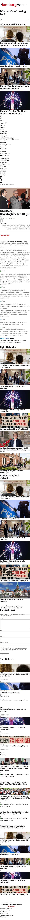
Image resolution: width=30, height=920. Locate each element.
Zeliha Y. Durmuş (5, 153)
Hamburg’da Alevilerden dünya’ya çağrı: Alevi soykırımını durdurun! (14, 813)
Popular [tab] (2, 753)
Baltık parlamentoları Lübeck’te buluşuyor (11, 600)
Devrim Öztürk (6, 340)
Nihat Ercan (3, 162)
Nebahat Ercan (4, 155)
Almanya (2, 142)
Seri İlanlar (3, 171)
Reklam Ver (3, 916)
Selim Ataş (2, 342)
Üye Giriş (2, 173)
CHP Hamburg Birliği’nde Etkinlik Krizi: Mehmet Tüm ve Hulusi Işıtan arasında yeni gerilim (14, 768)
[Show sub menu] (6, 123)
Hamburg (2, 123)
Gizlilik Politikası (4, 913)
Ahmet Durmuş (4, 158)
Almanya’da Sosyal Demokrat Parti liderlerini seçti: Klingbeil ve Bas (12, 827)
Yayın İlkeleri (3, 911)
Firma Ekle (3, 166)
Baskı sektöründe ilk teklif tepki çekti (14, 429)
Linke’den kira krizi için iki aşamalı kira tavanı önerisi (14, 44)
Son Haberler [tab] (4, 755)
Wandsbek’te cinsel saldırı (13, 66)
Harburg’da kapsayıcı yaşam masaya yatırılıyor (14, 87)
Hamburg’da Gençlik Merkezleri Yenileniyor (11, 471)
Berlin (1, 147)
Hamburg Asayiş (4, 690)
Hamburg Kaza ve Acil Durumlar (9, 140)
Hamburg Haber (3, 223)
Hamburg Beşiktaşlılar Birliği (15, 241)
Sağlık (2, 129)
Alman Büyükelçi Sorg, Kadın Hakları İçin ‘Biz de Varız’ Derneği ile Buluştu (13, 783)
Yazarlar (2, 151)
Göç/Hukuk (3, 133)
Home (1, 120)
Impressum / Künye (5, 910)
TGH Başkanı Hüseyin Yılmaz (13, 342)
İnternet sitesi (4, 642)
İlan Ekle (2, 169)
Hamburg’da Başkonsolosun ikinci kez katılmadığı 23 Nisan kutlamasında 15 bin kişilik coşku (15, 798)
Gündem (2, 127)
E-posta (2, 636)
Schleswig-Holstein (5, 145)
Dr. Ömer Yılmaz (5, 164)
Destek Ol (3, 175)
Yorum (2, 618)
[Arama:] (13, 19)
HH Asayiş (3, 136)
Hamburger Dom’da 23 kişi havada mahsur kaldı (13, 112)
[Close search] (0, 116)
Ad (1, 631)
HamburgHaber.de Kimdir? (6, 915)
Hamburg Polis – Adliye (7, 138)
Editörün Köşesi (4, 160)
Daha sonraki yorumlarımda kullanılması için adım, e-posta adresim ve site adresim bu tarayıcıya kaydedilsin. (14, 649)
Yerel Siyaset (3, 131)
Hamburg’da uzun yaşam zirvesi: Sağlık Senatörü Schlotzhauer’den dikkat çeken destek (14, 450)
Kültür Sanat (3, 148)
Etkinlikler (3, 125)
